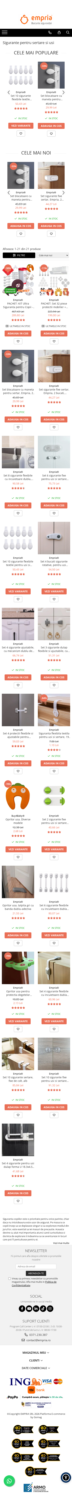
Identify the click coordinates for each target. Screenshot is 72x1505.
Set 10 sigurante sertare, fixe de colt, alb (18, 1079)
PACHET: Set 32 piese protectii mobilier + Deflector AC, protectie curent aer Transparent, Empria (54, 305)
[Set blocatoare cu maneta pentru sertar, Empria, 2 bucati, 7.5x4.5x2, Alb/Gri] (51, 75)
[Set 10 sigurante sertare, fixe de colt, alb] (18, 1054)
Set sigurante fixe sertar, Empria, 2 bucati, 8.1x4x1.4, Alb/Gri (51, 197)
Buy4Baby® (18, 815)
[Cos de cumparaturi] (59, 32)
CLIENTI (34, 1360)
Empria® (21, 92)
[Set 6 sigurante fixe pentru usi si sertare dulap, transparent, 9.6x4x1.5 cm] (54, 452)
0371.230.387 (38, 1335)
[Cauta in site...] (68, 32)
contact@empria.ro (38, 1340)
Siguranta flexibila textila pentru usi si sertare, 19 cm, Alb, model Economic (54, 735)
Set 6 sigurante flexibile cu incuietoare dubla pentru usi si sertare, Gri (54, 907)
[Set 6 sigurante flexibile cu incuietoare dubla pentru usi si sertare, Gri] (54, 882)
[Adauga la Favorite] (21, 133)
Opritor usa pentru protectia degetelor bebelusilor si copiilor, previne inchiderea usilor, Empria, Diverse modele (18, 993)
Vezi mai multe (61, 1243)
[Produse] (5, 33)
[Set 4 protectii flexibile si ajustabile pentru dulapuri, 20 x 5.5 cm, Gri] (18, 710)
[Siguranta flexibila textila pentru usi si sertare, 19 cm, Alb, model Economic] (54, 710)
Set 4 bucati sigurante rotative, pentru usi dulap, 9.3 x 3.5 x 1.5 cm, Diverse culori (54, 563)
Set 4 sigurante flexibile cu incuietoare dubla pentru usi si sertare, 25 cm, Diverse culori (54, 993)
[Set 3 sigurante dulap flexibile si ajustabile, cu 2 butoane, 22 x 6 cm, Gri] (54, 624)
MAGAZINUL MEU (35, 1352)
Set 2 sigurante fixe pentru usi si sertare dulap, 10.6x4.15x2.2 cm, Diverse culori (54, 821)
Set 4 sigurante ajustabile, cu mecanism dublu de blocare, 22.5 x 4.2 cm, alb (18, 649)
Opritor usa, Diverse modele (18, 821)
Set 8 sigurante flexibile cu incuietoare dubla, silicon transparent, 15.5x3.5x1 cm (18, 477)
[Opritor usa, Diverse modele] (18, 796)
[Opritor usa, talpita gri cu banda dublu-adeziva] (18, 882)
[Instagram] (50, 1308)
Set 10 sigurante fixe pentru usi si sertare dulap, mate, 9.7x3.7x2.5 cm (54, 1079)
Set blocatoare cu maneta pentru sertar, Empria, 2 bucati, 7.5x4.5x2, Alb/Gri (51, 97)
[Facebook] (22, 1308)
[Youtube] (29, 1308)
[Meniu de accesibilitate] (66, 1477)
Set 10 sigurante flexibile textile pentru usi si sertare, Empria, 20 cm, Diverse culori (21, 97)
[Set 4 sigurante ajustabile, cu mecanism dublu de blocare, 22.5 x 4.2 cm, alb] (18, 624)
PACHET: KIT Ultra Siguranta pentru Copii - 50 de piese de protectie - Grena (18, 305)
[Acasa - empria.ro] (36, 19)
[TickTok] (43, 1308)
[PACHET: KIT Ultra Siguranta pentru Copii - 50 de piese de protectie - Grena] (18, 280)
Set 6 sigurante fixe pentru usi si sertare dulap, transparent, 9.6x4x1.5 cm (54, 477)
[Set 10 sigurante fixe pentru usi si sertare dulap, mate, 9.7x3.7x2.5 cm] (54, 1054)
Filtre (20, 255)
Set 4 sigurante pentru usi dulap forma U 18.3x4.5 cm (18, 1165)
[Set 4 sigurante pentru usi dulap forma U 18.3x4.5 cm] (18, 1140)
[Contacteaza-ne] (50, 32)
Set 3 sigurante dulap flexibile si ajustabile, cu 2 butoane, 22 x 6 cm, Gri (54, 649)
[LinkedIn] (36, 1308)
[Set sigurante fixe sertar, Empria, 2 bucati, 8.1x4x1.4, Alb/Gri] (51, 175)
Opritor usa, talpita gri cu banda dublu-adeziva (18, 907)
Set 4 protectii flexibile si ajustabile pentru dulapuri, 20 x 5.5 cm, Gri (18, 735)
